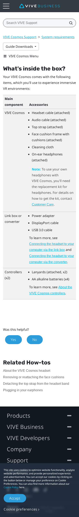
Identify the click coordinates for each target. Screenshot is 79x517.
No (34, 339)
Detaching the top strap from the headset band (36, 383)
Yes (13, 339)
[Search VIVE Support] (70, 23)
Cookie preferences (20, 509)
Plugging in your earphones (23, 390)
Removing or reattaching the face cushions (33, 377)
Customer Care (43, 204)
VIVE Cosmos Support (19, 37)
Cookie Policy (11, 487)
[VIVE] (39, 6)
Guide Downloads (20, 46)
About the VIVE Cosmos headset (26, 370)
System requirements (58, 37)
